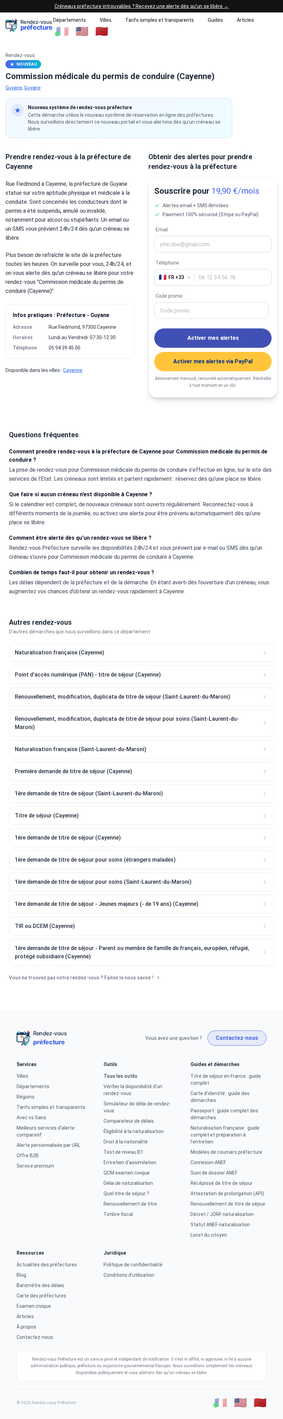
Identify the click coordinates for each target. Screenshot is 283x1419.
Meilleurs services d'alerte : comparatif (47, 1131)
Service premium (35, 1166)
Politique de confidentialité (133, 1264)
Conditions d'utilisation (129, 1275)
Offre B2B (28, 1155)
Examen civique (34, 1306)
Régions (26, 1097)
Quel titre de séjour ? (126, 1193)
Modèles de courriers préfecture (226, 1152)
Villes (105, 20)
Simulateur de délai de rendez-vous (137, 1107)
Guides (215, 20)
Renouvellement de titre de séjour (228, 1204)
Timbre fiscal (118, 1214)
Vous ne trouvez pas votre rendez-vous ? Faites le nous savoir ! (81, 977)
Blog (21, 1275)
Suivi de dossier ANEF (214, 1173)
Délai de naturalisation (128, 1183)
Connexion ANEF (208, 1162)
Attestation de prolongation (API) (227, 1193)
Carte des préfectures (41, 1295)
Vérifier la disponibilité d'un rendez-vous (133, 1090)
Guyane (14, 87)
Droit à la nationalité (126, 1141)
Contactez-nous (237, 1038)
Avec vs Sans (31, 1117)
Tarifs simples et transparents (159, 20)
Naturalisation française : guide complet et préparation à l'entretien (225, 1134)
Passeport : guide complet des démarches (224, 1114)
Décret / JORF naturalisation (222, 1214)
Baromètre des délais (40, 1285)
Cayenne (72, 370)
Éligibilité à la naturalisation (134, 1131)
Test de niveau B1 (123, 1152)
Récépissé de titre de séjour (222, 1183)
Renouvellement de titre (130, 1204)
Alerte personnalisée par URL (48, 1145)
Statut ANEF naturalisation (220, 1224)
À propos (26, 1327)
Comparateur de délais (129, 1121)
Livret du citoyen (209, 1235)
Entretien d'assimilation (130, 1162)
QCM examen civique (127, 1173)
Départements (69, 20)
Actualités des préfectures (47, 1264)
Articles (245, 20)
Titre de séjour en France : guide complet (226, 1079)
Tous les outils (120, 1076)
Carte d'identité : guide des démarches (220, 1097)
